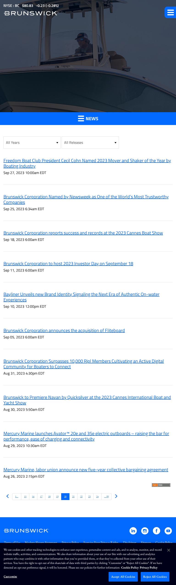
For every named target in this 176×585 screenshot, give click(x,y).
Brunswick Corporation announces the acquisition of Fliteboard (64, 330)
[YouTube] (168, 533)
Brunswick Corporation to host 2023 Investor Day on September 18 (68, 263)
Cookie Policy (163, 542)
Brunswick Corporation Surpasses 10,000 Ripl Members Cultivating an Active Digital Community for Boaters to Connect (83, 363)
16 (33, 496)
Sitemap (146, 542)
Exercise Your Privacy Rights (100, 542)
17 (41, 496)
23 (89, 496)
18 (49, 496)
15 (25, 496)
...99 (106, 496)
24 (97, 496)
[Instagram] (145, 533)
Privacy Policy (70, 542)
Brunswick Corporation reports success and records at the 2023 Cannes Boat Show (83, 232)
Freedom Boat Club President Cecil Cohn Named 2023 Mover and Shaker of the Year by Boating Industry (87, 163)
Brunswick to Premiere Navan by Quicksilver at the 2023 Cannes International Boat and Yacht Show (87, 400)
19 (57, 496)
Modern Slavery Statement (41, 542)
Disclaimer (129, 542)
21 (73, 496)
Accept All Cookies (123, 577)
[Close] (169, 550)
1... (16, 496)
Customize (10, 576)
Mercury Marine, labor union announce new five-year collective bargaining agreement (85, 469)
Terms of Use (12, 542)
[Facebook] (157, 533)
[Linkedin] (133, 533)
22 (81, 496)
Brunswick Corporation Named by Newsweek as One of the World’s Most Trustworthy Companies (86, 199)
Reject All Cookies (155, 577)
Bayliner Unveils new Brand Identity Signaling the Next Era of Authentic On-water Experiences (81, 297)
